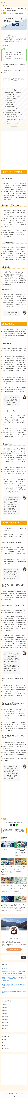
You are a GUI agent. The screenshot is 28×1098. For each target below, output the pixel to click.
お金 (5, 1039)
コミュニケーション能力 (12, 108)
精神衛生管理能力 (11, 110)
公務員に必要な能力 (10, 104)
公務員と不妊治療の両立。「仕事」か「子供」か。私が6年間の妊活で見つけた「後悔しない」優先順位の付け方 (14, 986)
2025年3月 (5, 1013)
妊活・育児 (6, 1048)
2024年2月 (5, 1022)
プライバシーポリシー (9, 1093)
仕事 (4, 13)
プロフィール (20, 1093)
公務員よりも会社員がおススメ (12, 112)
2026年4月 (5, 1007)
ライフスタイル (7, 1042)
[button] (11, 825)
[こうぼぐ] (4, 2)
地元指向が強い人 (11, 100)
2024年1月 (5, 1025)
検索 (24, 957)
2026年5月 (5, 1004)
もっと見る (14, 128)
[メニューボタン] (26, 2)
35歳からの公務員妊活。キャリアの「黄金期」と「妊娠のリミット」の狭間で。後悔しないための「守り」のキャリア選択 (14, 979)
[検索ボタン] (22, 2)
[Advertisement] (14, 150)
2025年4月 (5, 1010)
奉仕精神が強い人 (11, 102)
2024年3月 (5, 1019)
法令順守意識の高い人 (12, 98)
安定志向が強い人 (11, 94)
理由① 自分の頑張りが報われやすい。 (16, 114)
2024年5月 (5, 1016)
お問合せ (15, 1093)
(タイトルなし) (5, 968)
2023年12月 (6, 1028)
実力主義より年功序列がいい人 (14, 96)
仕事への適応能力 (11, 106)
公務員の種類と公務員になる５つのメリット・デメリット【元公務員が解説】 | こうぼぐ (18, 79)
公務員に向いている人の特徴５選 (13, 92)
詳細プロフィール (14, 949)
